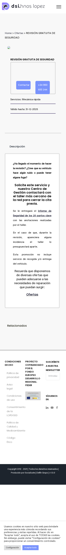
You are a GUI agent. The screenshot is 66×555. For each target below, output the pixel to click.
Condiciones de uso (13, 397)
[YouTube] (52, 407)
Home (8, 33)
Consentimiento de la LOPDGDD (13, 411)
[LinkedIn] (47, 407)
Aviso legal (10, 386)
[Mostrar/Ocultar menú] (59, 6)
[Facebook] (57, 407)
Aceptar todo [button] (30, 548)
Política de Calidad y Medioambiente (13, 426)
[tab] (15, 146)
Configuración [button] (12, 548)
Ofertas (18, 33)
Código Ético (11, 439)
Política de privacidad (13, 375)
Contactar (23, 85)
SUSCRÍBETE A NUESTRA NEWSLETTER (53, 366)
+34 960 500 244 (42, 87)
